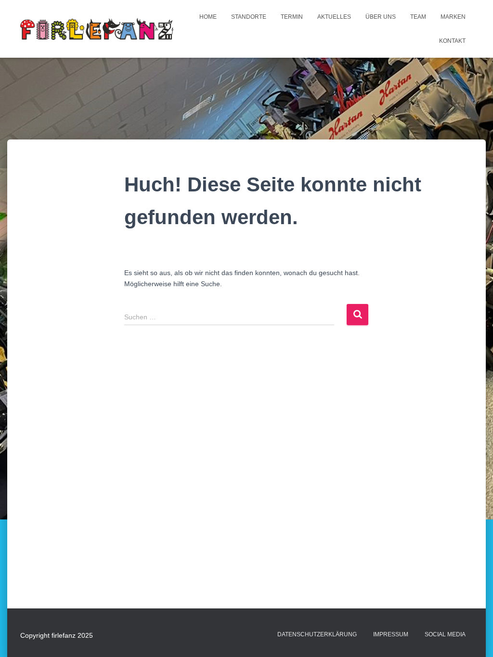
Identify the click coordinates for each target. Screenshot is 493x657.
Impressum (390, 634)
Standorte (248, 16)
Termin (292, 16)
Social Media (445, 634)
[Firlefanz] (97, 28)
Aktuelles (334, 16)
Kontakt (452, 41)
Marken (453, 16)
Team (418, 16)
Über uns (380, 16)
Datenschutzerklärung (317, 634)
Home (208, 16)
